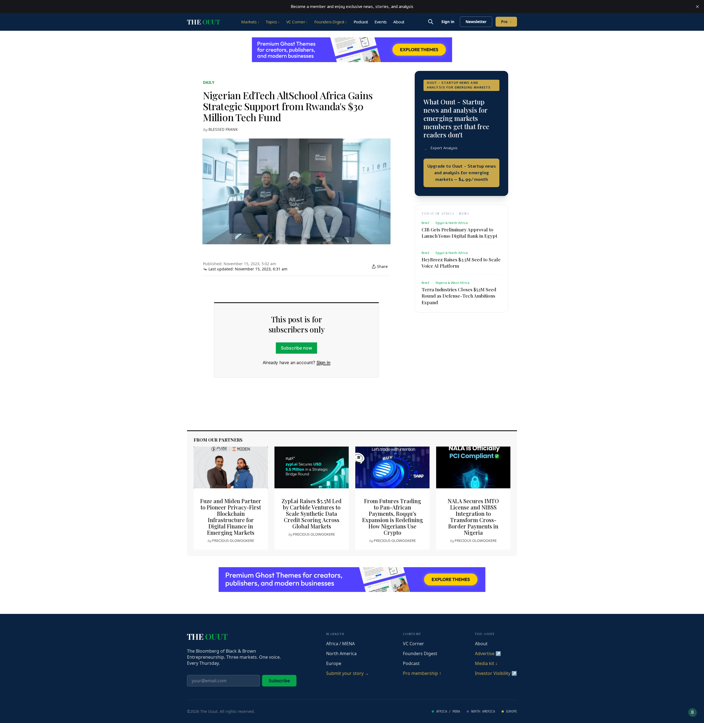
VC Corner (297, 21)
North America (341, 653)
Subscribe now (296, 348)
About (398, 21)
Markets (250, 21)
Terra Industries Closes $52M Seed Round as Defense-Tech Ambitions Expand (459, 295)
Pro (506, 21)
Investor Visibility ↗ (496, 673)
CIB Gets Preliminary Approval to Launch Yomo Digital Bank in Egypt (459, 232)
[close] (697, 6)
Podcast (361, 21)
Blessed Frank (223, 129)
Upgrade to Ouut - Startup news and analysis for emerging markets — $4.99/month (461, 172)
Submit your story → (347, 673)
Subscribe (279, 681)
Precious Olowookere (233, 540)
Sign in (447, 21)
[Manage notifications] (692, 712)
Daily (209, 82)
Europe (333, 663)
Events (381, 21)
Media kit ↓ (486, 663)
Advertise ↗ (488, 653)
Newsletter (476, 21)
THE (203, 21)
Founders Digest (330, 21)
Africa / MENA (340, 644)
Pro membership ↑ (422, 673)
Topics (272, 21)
